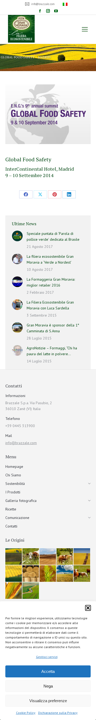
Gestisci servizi (47, 657)
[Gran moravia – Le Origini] (13, 556)
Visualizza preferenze (48, 700)
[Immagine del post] (17, 236)
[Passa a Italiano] (65, 4)
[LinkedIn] (69, 194)
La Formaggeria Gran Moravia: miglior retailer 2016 (51, 282)
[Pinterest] (54, 194)
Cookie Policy (25, 713)
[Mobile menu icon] (85, 29)
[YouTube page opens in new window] (56, 10)
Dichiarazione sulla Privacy (58, 713)
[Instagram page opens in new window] (48, 10)
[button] (88, 608)
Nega (48, 686)
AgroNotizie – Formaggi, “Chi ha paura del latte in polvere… (52, 351)
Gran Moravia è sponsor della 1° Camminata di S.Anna (53, 328)
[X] (40, 194)
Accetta (48, 671)
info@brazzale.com (21, 442)
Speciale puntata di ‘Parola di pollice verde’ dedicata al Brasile (53, 236)
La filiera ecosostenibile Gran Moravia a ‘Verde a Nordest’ (50, 259)
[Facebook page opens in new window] (40, 10)
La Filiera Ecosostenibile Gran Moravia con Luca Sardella (50, 305)
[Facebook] (26, 194)
